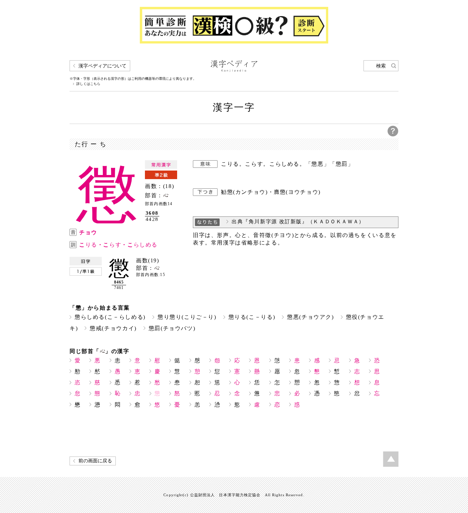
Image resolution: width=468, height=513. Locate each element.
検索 (381, 65)
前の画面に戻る (95, 460)
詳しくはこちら (88, 84)
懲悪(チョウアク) (310, 317)
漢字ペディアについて (102, 65)
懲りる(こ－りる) (252, 317)
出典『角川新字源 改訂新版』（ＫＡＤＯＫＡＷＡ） (298, 221)
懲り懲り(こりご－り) (187, 317)
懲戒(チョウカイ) (113, 328)
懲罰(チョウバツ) (172, 328)
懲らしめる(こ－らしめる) (110, 317)
